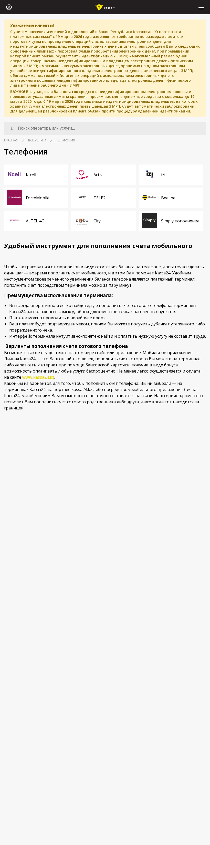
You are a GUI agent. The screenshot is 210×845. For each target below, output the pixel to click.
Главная (11, 140)
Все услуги (37, 140)
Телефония (65, 140)
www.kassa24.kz (38, 377)
